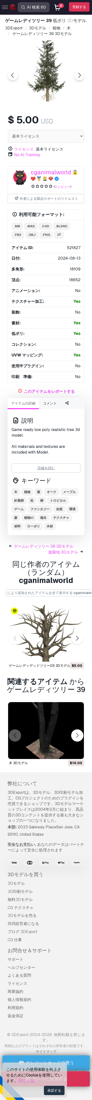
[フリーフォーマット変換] (59, 235)
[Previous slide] (13, 75)
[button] (77, 638)
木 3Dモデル (18, 763)
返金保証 (15, 1015)
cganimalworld (51, 172)
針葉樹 (19, 500)
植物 (27, 492)
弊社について (22, 783)
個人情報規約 (19, 999)
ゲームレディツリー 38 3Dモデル (43, 546)
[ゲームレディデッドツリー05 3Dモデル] (46, 633)
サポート (15, 959)
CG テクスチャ (21, 907)
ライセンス (17, 983)
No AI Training (27, 154)
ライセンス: (24, 149)
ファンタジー (40, 509)
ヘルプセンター (21, 967)
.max (31, 226)
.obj (32, 235)
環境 (72, 509)
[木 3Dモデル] (46, 730)
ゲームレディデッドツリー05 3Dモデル (39, 665)
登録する (79, 7)
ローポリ (33, 526)
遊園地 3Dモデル (63, 552)
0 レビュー (62, 187)
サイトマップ (46, 1051)
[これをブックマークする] (76, 655)
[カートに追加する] (66, 655)
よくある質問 (19, 975)
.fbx (17, 235)
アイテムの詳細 (23, 403)
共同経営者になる (23, 923)
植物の (29, 518)
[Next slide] (79, 75)
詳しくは (27, 1080)
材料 (17, 526)
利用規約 (15, 1007)
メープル (69, 492)
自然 (59, 509)
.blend (61, 226)
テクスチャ (61, 518)
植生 (43, 518)
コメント (50, 403)
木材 (50, 526)
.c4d (45, 226)
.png (46, 235)
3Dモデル (16, 883)
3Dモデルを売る (22, 915)
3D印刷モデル (20, 891)
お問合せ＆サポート (30, 950)
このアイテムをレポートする (49, 391)
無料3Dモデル (20, 899)
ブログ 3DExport (22, 931)
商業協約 (15, 991)
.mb (17, 226)
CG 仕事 (15, 939)
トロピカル (58, 500)
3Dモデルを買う (25, 874)
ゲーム (19, 509)
